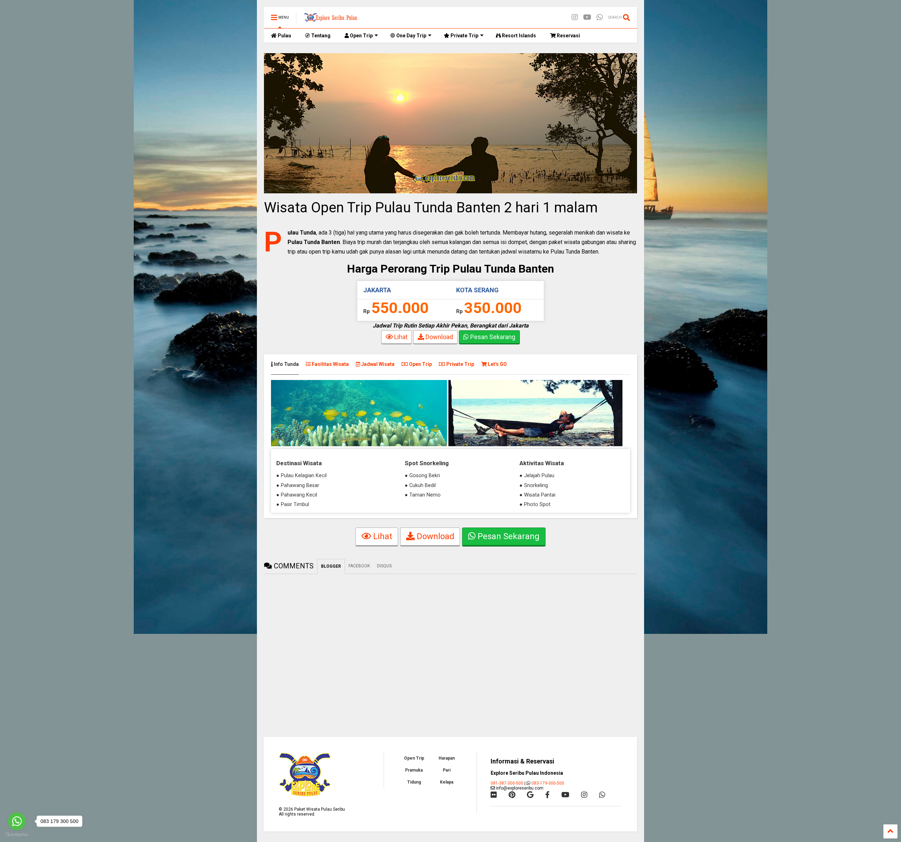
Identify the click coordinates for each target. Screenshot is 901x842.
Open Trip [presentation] (420, 364)
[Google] (530, 795)
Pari (446, 770)
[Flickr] (494, 795)
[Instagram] (575, 17)
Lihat (400, 337)
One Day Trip (410, 35)
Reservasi (568, 35)
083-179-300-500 (547, 783)
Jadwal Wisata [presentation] (377, 364)
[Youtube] (587, 17)
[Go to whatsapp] (17, 821)
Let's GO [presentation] (497, 364)
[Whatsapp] (600, 17)
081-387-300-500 (507, 783)
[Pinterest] (512, 795)
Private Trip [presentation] (459, 364)
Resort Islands (518, 35)
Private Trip (463, 35)
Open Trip (361, 35)
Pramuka (414, 770)
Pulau (284, 35)
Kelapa (446, 782)
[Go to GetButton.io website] (17, 834)
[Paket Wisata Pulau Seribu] (330, 19)
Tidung (414, 782)
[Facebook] (547, 795)
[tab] (288, 364)
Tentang (320, 35)
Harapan (447, 758)
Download (438, 337)
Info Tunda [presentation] (286, 364)
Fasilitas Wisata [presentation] (330, 364)
